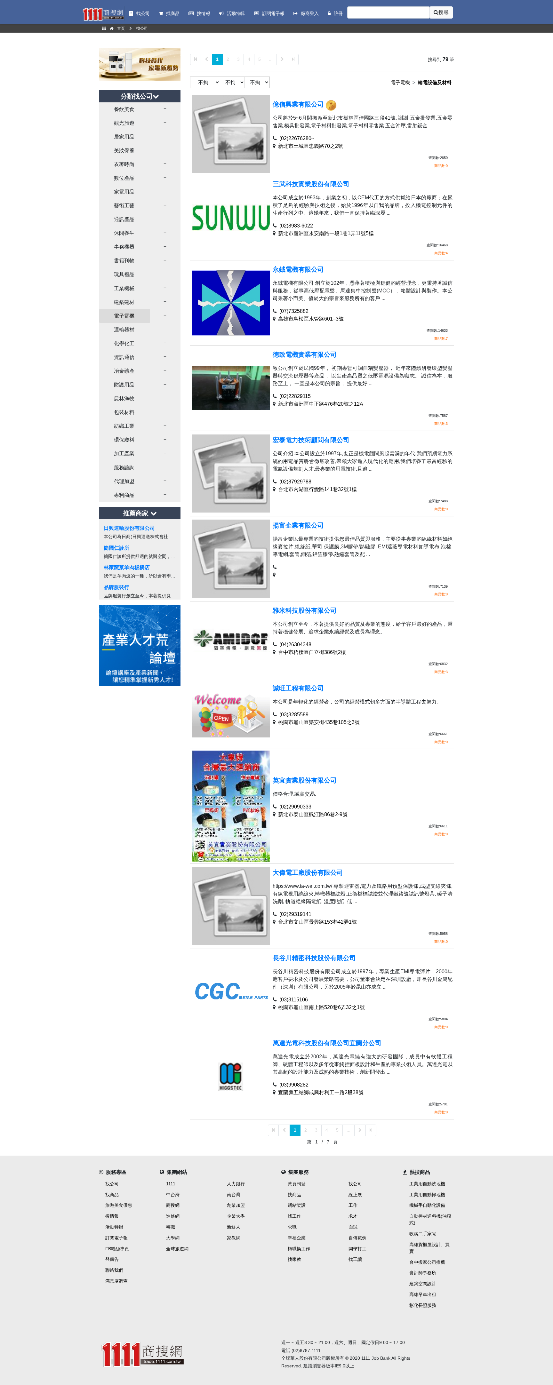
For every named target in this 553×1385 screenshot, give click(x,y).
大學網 (173, 1237)
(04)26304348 (295, 644)
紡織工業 (124, 426)
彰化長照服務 (422, 1305)
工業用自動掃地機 (427, 1194)
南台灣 (233, 1194)
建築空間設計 (422, 1283)
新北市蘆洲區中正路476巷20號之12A (320, 404)
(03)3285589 (294, 714)
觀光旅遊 (124, 123)
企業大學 (236, 1216)
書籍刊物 (124, 260)
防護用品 (124, 384)
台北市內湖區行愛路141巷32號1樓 (317, 489)
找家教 (294, 1259)
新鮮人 (233, 1227)
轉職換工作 (299, 1248)
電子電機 (124, 316)
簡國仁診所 (116, 548)
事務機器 (124, 247)
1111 (170, 1183)
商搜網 (173, 1205)
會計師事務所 (422, 1272)
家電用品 (124, 192)
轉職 (170, 1227)
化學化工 (124, 343)
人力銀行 (236, 1183)
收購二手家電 (422, 1233)
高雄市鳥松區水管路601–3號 (311, 319)
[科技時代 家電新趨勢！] (139, 64)
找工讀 (355, 1259)
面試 (353, 1227)
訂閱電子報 (116, 1237)
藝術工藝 (124, 205)
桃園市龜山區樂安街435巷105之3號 (319, 722)
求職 (292, 1227)
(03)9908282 (294, 1084)
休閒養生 (124, 233)
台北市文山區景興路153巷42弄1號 (317, 922)
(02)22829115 (295, 396)
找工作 (294, 1216)
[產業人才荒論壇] (139, 645)
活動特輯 (114, 1227)
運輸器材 (124, 329)
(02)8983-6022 (296, 225)
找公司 (112, 1183)
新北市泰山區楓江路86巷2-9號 (313, 814)
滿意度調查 (116, 1281)
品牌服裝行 (116, 587)
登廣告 (112, 1259)
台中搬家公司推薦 (427, 1262)
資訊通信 (124, 357)
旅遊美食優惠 (118, 1205)
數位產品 (124, 178)
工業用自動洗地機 (427, 1183)
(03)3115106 (293, 999)
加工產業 (124, 453)
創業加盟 (236, 1205)
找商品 (112, 1194)
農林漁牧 (124, 398)
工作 (353, 1205)
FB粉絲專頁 (117, 1248)
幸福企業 (297, 1237)
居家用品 (124, 136)
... (271, 59)
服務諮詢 (124, 467)
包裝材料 (124, 412)
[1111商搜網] (103, 13)
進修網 (173, 1216)
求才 (353, 1216)
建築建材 (124, 302)
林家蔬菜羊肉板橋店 (127, 567)
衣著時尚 (124, 164)
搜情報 (112, 1216)
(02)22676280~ (296, 138)
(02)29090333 (295, 806)
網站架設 (297, 1205)
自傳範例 (357, 1237)
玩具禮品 (124, 274)
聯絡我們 (114, 1270)
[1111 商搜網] (185, 1353)
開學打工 (357, 1248)
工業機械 (124, 288)
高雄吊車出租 (422, 1294)
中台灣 (173, 1194)
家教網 (233, 1237)
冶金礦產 (124, 371)
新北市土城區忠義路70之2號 (310, 146)
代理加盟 (124, 481)
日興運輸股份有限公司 (129, 528)
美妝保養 (124, 150)
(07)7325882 (294, 311)
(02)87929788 (295, 481)
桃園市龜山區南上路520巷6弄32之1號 (321, 1007)
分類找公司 (137, 96)
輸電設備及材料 (435, 82)
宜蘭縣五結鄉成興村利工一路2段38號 (321, 1092)
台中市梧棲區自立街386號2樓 (312, 652)
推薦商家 (136, 513)
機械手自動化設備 (427, 1205)
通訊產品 (124, 219)
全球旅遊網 (177, 1248)
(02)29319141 (295, 914)
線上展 (355, 1194)
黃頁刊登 (297, 1183)
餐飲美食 (124, 109)
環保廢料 (124, 439)
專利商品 (124, 495)
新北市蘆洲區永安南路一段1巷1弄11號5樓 (326, 233)
